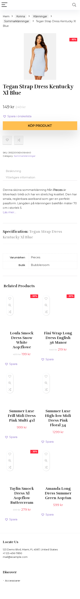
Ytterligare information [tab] (20, 177)
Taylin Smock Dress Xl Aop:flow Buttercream (22, 495)
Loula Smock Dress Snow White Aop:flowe (21, 340)
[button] (17, 116)
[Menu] (4, 5)
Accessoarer (12, 580)
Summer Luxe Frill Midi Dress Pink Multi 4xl (22, 416)
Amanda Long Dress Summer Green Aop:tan (58, 493)
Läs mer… (9, 212)
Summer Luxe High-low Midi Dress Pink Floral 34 (58, 418)
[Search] (74, 5)
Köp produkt (40, 125)
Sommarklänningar (16, 21)
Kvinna (20, 16)
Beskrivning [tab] (13, 171)
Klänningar (40, 16)
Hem (6, 16)
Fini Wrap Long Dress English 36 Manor (58, 338)
